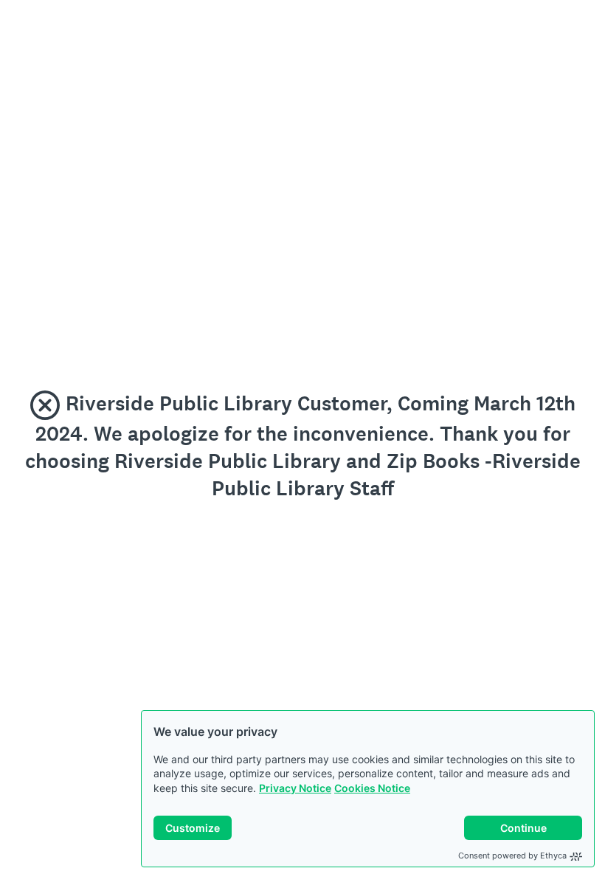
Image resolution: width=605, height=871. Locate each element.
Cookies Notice (372, 788)
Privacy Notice (295, 788)
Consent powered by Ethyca (512, 855)
